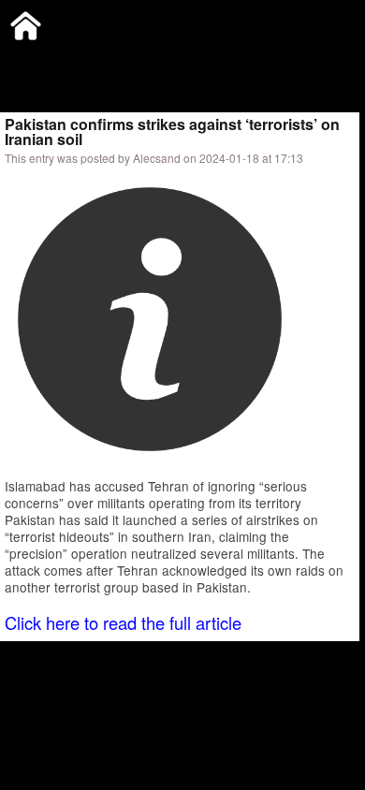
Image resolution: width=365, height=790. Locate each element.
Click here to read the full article (123, 622)
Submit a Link (42, 60)
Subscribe (128, 60)
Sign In (196, 60)
